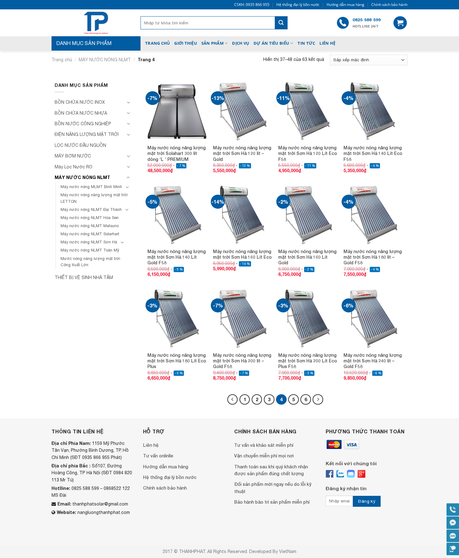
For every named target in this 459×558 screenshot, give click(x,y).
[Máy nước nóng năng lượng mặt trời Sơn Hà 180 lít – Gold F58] (373, 215)
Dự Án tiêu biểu (271, 43)
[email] (351, 474)
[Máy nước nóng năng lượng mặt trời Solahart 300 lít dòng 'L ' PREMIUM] (177, 111)
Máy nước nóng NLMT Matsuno (90, 225)
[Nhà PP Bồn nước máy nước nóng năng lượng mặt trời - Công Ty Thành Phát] (96, 22)
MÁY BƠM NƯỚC (73, 155)
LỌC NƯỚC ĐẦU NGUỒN (80, 145)
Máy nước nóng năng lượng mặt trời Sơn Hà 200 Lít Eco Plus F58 (307, 360)
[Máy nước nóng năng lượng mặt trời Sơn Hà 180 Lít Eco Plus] (177, 318)
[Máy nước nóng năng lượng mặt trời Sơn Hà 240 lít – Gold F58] (373, 318)
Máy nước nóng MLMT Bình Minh (91, 186)
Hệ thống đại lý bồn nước (297, 4)
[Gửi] (281, 23)
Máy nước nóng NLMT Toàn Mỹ (90, 250)
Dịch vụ (240, 43)
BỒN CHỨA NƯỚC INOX (80, 102)
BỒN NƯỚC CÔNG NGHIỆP (83, 123)
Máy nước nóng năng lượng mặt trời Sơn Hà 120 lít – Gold (242, 153)
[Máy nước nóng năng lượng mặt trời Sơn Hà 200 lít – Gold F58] (242, 318)
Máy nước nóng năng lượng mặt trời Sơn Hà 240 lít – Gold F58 (372, 360)
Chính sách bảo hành (389, 4)
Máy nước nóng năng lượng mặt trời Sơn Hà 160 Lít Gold (307, 257)
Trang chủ (157, 43)
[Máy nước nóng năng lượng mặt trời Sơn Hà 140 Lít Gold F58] (177, 215)
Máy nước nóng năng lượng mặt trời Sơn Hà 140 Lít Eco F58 (372, 153)
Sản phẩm (212, 43)
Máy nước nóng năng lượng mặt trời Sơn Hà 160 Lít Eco (242, 254)
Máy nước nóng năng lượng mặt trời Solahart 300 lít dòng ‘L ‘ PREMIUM (176, 153)
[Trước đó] (232, 399)
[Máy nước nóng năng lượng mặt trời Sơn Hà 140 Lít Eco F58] (373, 111)
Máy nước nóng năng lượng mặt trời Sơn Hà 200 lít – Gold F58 (242, 360)
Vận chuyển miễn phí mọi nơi (264, 455)
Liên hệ (327, 43)
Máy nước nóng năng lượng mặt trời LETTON (94, 197)
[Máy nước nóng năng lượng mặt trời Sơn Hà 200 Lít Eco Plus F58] (308, 318)
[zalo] (340, 474)
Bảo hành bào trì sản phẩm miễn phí (271, 502)
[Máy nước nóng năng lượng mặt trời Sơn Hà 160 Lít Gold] (308, 215)
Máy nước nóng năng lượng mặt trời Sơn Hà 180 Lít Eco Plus (176, 360)
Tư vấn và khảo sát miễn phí (263, 445)
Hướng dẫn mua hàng (345, 4)
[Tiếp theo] (318, 399)
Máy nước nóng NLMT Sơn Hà (89, 242)
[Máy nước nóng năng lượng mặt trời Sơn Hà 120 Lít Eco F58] (308, 111)
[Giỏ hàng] (400, 23)
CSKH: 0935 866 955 (251, 4)
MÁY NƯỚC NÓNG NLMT (105, 59)
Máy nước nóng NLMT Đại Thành (91, 209)
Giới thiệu (185, 43)
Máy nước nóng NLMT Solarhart (90, 234)
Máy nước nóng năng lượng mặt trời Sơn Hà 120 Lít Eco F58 (307, 153)
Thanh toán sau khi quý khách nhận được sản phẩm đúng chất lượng (271, 470)
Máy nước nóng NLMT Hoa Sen (90, 217)
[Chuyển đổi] (128, 102)
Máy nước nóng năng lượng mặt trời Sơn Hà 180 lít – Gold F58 (372, 257)
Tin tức (306, 43)
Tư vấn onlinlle (158, 455)
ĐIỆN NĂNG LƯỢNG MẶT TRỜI (87, 134)
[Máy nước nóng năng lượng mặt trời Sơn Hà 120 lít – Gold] (242, 111)
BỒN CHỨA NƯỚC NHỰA (81, 113)
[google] (361, 474)
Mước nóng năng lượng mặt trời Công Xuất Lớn (90, 261)
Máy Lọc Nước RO (73, 166)
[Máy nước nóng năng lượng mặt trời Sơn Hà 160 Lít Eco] (242, 215)
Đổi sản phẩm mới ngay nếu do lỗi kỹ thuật (272, 487)
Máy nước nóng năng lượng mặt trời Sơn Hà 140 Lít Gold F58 (176, 257)
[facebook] (329, 474)
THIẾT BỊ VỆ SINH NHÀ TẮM (84, 277)
